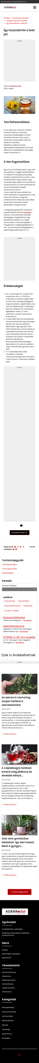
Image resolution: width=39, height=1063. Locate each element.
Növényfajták (23, 601)
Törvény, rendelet (11, 610)
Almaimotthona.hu (9, 972)
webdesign (18, 929)
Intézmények (9, 601)
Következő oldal (18, 532)
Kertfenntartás (7, 1016)
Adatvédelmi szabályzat (11, 954)
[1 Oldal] (21, 526)
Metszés (5, 1025)
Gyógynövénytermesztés (16, 20)
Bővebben (27, 620)
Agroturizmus (7, 1034)
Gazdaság (6, 1029)
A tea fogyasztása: (9, 569)
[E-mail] (18, 547)
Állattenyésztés (8, 1021)
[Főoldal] (17, 525)
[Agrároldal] (10, 7)
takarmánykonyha (13, 626)
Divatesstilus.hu (8, 984)
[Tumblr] (23, 547)
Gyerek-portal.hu (8, 988)
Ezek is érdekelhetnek (18, 655)
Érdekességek (7, 573)
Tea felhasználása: (9, 564)
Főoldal (7, 18)
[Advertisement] (19, 61)
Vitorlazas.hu (7, 992)
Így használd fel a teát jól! (16, 23)
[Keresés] (35, 589)
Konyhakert (6, 1038)
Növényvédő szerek (12, 606)
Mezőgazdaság (8, 1007)
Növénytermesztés (20, 18)
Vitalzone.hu (6, 976)
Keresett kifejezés (9, 585)
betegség (27, 212)
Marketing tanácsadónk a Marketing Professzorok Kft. (15, 934)
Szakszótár (28, 606)
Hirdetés (19, 41)
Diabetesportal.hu (8, 980)
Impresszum (6, 958)
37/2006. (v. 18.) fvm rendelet (19, 637)
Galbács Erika (15, 86)
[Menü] (34, 7)
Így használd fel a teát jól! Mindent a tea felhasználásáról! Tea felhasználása (14, 2)
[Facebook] (15, 547)
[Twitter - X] (20, 547)
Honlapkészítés (7, 929)
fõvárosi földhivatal (14, 617)
